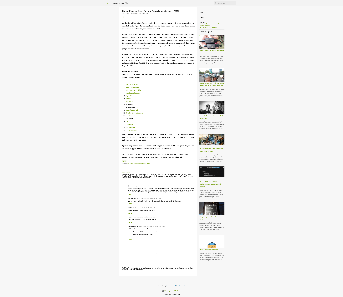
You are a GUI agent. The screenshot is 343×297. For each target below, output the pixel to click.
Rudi (129, 207)
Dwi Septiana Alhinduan (134, 113)
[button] (123, 17)
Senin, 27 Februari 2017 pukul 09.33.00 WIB (154, 226)
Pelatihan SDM (138, 232)
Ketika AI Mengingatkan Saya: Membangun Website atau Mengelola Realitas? (210, 184)
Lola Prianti (130, 124)
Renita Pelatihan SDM (135, 226)
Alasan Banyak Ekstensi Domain (208, 249)
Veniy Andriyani (131, 130)
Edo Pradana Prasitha (133, 90)
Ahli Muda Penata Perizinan (208, 27)
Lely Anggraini (131, 116)
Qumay (130, 186)
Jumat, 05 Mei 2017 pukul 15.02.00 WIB (154, 232)
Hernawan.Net (120, 3)
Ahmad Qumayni (132, 110)
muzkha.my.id (181, 286)
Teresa (130, 217)
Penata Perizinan (204, 25)
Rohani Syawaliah (132, 87)
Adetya (128, 99)
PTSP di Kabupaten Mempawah (209, 24)
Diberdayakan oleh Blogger (173, 291)
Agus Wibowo (131, 96)
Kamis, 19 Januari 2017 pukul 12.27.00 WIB (144, 217)
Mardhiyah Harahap (133, 93)
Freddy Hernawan (132, 84)
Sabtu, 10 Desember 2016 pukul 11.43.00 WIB (143, 207)
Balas (130, 194)
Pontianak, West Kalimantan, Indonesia (138, 163)
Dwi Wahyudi (130, 127)
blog (124, 161)
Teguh (128, 121)
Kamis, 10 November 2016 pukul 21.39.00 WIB (145, 186)
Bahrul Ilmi (130, 101)
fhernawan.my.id (171, 286)
